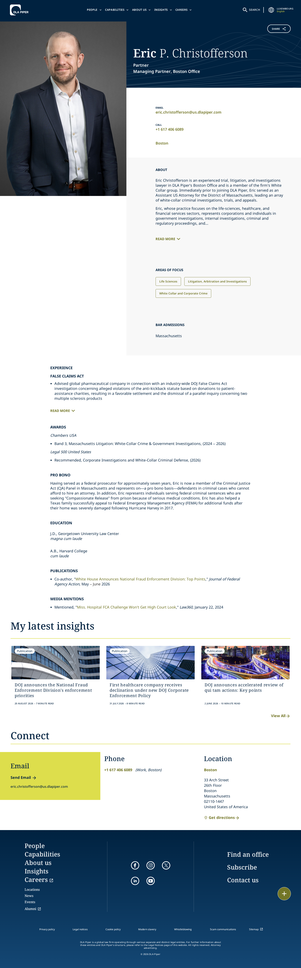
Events (30, 902)
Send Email (21, 777)
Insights (161, 10)
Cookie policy (113, 929)
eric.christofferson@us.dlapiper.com (188, 112)
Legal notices (80, 929)
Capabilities (115, 10)
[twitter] (166, 865)
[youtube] (150, 881)
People (92, 10)
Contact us (243, 880)
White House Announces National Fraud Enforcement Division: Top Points (140, 579)
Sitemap (254, 929)
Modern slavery (147, 929)
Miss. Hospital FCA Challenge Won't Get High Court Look (126, 607)
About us (139, 10)
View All (278, 715)
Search (254, 10)
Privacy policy (47, 929)
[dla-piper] (20, 10)
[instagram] (150, 865)
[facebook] (135, 865)
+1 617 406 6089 (169, 129)
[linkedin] (135, 881)
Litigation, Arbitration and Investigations (217, 281)
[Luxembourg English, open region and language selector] (271, 9)
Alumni (30, 908)
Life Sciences (168, 281)
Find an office (248, 854)
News (29, 895)
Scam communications (223, 929)
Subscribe (242, 867)
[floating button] (284, 893)
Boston (162, 143)
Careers (181, 10)
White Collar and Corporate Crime (183, 293)
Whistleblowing (183, 929)
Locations (32, 889)
